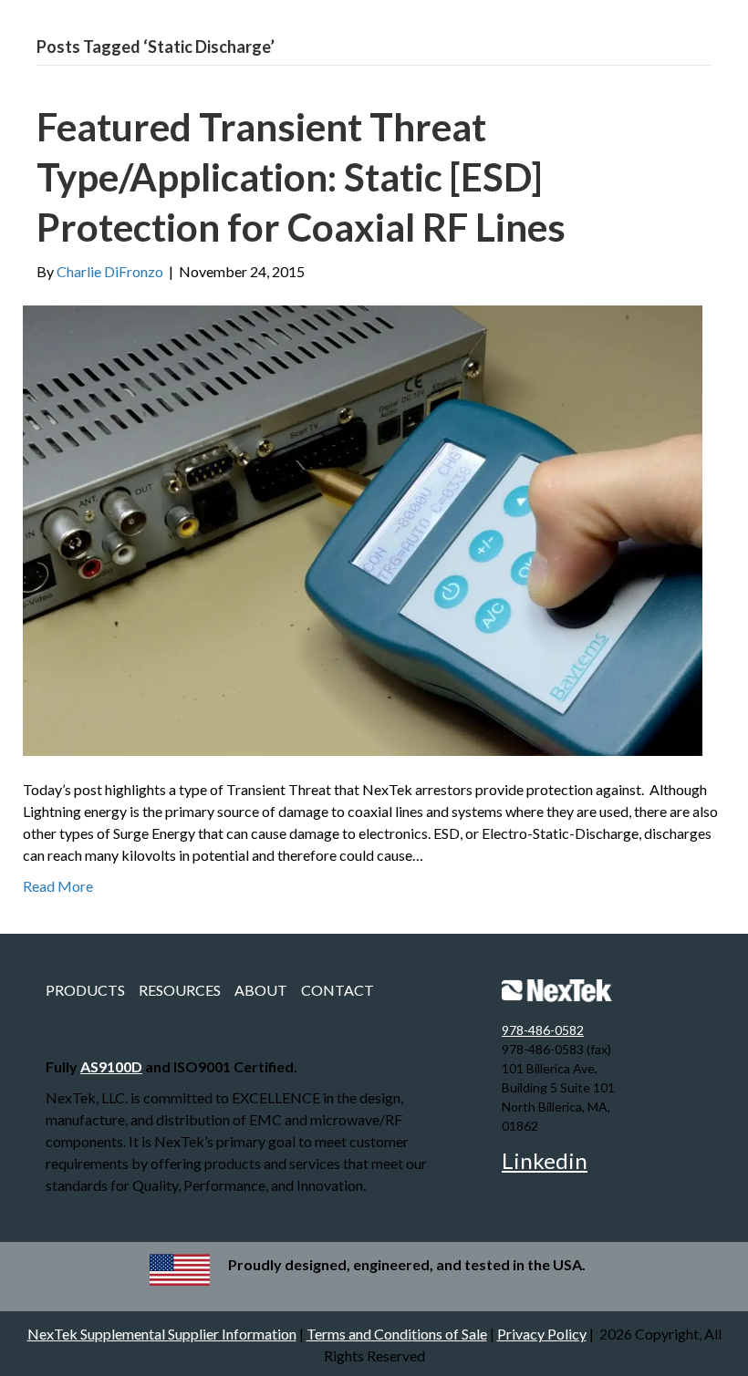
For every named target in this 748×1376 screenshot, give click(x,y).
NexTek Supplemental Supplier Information (161, 1333)
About (260, 989)
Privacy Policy (542, 1333)
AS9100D (111, 1066)
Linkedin (544, 1160)
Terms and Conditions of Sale (396, 1333)
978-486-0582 (543, 1030)
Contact (337, 989)
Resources (180, 989)
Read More (58, 886)
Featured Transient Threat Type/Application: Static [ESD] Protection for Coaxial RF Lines (301, 176)
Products (85, 989)
